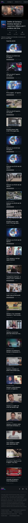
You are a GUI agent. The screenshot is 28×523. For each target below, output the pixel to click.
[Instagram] (23, 489)
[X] (26, 489)
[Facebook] (19, 489)
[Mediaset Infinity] (2, 2)
